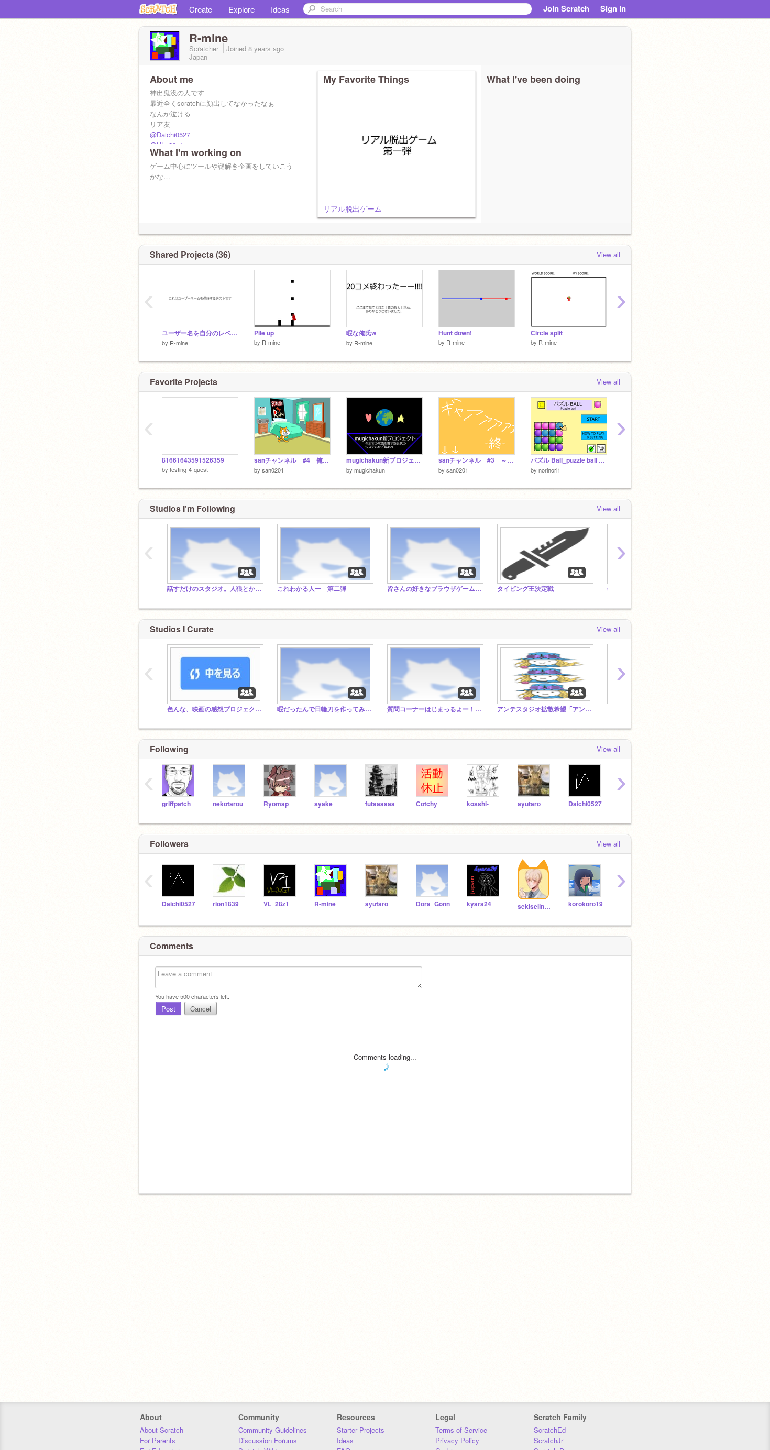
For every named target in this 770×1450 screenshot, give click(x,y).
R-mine (179, 342)
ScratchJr (548, 1440)
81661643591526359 (193, 460)
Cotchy (426, 803)
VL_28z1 (276, 903)
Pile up (264, 332)
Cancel (200, 1009)
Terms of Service (461, 1430)
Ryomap (276, 803)
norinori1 (549, 470)
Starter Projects (360, 1430)
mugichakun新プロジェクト (384, 460)
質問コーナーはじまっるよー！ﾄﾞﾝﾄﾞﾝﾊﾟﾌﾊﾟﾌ (434, 709)
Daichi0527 (585, 803)
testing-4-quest (189, 469)
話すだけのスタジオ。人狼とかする (214, 588)
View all (608, 254)
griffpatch (176, 803)
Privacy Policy (457, 1440)
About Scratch (161, 1430)
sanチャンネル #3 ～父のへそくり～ (476, 460)
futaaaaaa (380, 803)
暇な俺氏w (361, 332)
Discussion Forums (267, 1440)
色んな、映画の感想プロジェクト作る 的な (214, 709)
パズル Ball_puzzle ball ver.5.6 (569, 460)
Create (200, 9)
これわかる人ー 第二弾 (311, 588)
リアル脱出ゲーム (352, 208)
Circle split (547, 332)
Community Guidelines (272, 1430)
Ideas (280, 9)
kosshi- (478, 803)
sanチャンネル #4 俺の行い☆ (292, 460)
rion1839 (226, 903)
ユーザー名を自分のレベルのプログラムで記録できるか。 (200, 332)
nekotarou (228, 803)
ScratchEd (550, 1430)
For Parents (157, 1440)
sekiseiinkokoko (535, 906)
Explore (241, 9)
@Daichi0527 (170, 134)
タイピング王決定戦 (525, 588)
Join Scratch (566, 8)
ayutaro (529, 803)
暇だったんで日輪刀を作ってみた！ (324, 709)
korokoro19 (585, 903)
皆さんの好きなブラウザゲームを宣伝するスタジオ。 (434, 588)
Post (168, 1009)
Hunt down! (455, 332)
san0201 (273, 470)
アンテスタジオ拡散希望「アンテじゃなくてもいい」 (544, 709)
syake (323, 803)
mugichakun (369, 470)
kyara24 (479, 903)
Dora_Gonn (433, 903)
